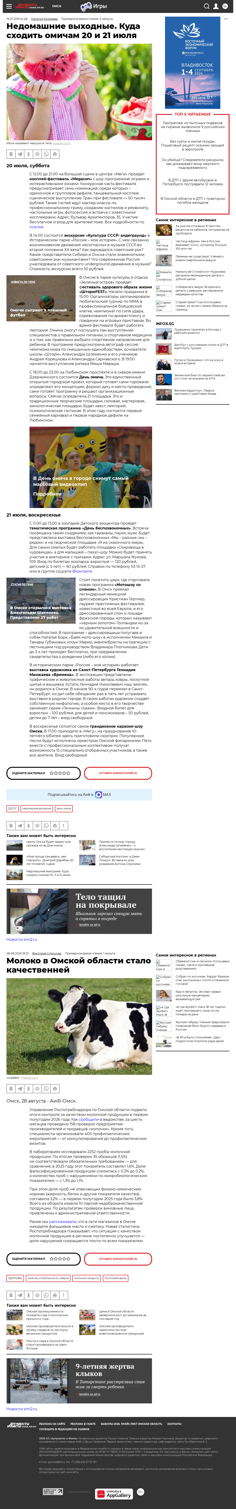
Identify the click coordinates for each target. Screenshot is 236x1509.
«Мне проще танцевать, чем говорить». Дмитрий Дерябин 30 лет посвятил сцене (49, 860)
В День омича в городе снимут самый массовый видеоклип (81, 481)
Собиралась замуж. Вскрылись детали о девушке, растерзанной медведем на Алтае (199, 290)
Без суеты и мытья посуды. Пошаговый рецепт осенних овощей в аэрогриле (192, 145)
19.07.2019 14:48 (16, 19)
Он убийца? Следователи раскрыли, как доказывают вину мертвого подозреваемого (193, 164)
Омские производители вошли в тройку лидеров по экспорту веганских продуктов (49, 1329)
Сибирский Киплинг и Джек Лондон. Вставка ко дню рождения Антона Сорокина (119, 860)
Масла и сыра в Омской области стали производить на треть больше (49, 1344)
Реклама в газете (83, 1423)
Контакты (174, 1423)
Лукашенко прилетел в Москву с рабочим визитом (197, 331)
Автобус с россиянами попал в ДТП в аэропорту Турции (201, 346)
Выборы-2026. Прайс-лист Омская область (131, 1423)
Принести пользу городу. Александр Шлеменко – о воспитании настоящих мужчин (122, 845)
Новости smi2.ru (21, 939)
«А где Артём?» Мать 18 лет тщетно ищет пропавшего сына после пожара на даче (201, 1010)
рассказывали (62, 1221)
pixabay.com (62, 143)
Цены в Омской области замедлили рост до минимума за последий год (122, 1315)
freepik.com (29, 1077)
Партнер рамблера (79, 1491)
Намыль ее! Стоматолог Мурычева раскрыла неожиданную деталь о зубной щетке (200, 275)
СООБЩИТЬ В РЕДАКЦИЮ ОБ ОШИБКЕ (64, 1429)
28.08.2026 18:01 (17, 953)
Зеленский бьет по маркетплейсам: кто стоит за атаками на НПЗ (199, 377)
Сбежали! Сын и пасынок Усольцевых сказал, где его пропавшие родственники (203, 964)
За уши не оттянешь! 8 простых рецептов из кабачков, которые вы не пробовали (202, 229)
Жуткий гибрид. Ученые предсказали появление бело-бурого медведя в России (202, 1025)
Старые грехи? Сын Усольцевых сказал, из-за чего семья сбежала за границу (201, 305)
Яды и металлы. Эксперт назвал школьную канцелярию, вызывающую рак (198, 995)
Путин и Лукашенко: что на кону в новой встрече (198, 362)
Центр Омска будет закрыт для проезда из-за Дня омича (48, 843)
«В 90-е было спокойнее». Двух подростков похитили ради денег (200, 1039)
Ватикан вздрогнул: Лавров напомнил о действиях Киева (195, 392)
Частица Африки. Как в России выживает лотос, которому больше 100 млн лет (201, 244)
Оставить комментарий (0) (118, 773)
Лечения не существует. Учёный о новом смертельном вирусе (200, 258)
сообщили (89, 1119)
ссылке (36, 227)
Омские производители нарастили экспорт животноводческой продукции (121, 1329)
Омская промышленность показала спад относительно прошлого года (47, 1315)
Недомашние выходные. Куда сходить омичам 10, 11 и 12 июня (48, 873)
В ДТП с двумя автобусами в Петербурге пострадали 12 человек (192, 182)
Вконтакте (82, 571)
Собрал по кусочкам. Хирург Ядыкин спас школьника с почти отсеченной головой (202, 980)
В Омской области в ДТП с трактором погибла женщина (193, 201)
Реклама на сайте (52, 1423)
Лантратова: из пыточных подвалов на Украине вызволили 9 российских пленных (193, 127)
